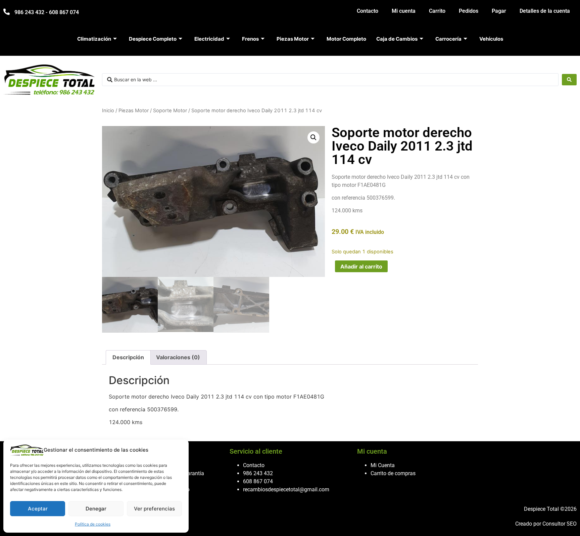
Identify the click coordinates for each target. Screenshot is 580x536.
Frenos (250, 39)
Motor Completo (346, 39)
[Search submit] (569, 79)
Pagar (499, 11)
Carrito (437, 11)
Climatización (94, 39)
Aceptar (38, 508)
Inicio (108, 111)
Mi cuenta (404, 11)
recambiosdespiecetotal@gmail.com (286, 489)
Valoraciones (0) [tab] (178, 357)
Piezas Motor (293, 39)
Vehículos (491, 39)
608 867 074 (258, 481)
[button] (313, 137)
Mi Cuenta (383, 465)
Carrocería (448, 39)
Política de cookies (92, 524)
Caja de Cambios (397, 39)
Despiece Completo (153, 39)
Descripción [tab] (128, 357)
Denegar (96, 508)
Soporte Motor (170, 111)
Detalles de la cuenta (545, 11)
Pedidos (468, 11)
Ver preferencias (154, 508)
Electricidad (209, 39)
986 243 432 (258, 473)
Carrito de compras (393, 473)
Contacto (367, 11)
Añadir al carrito (361, 266)
